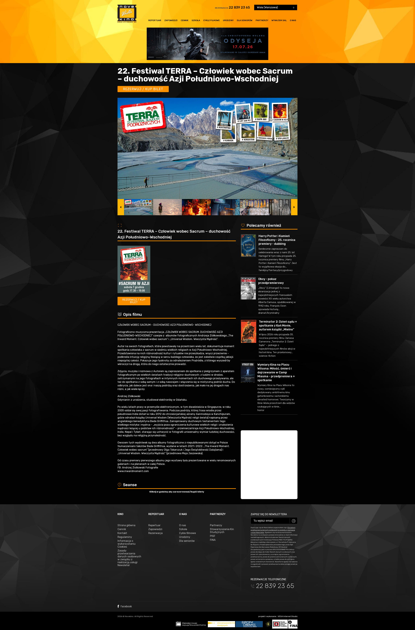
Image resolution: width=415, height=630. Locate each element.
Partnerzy (262, 20)
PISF (212, 536)
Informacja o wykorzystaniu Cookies (127, 543)
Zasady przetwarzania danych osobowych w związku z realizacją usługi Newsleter (129, 558)
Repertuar (154, 20)
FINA (213, 540)
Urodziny (228, 20)
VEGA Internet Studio (287, 616)
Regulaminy (125, 537)
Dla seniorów (244, 20)
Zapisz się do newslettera (269, 514)
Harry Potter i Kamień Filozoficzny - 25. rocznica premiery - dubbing (277, 240)
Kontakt (122, 533)
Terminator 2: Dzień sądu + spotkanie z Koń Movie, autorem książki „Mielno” (278, 325)
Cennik (184, 20)
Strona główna (126, 525)
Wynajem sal (279, 20)
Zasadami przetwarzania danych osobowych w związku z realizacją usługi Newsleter (273, 530)
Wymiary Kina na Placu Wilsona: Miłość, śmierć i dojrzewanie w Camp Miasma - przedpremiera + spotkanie (276, 372)
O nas (293, 20)
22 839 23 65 (239, 7)
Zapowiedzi (171, 20)
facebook (126, 606)
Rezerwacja (155, 533)
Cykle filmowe (211, 20)
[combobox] (275, 7)
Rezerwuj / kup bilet (143, 89)
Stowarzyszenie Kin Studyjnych (222, 531)
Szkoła (196, 20)
